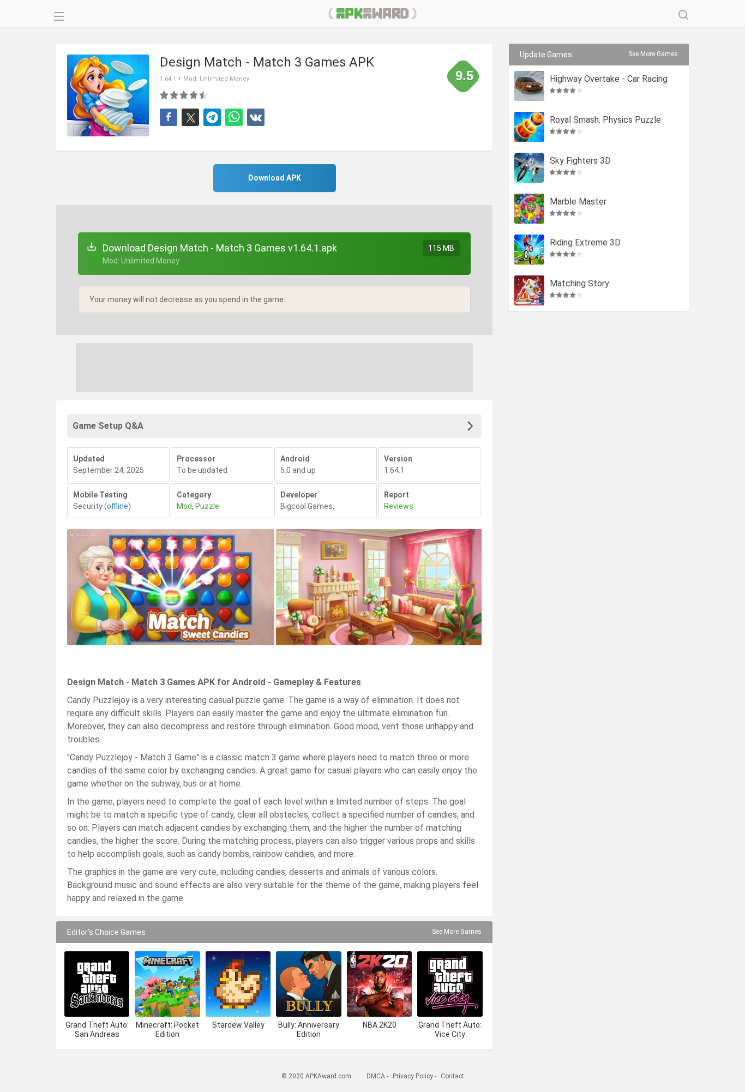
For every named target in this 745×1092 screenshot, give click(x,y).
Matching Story (579, 284)
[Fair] (174, 95)
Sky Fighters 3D (580, 161)
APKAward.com (372, 14)
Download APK (274, 177)
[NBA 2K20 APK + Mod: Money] (379, 983)
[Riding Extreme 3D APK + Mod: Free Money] (529, 250)
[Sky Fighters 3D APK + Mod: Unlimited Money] (529, 168)
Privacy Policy (413, 1076)
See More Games (457, 931)
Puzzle (207, 506)
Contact (452, 1076)
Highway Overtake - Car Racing (609, 79)
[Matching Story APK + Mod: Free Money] (529, 290)
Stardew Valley (238, 1025)
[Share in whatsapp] (234, 117)
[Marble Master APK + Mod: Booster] (529, 209)
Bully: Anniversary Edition (308, 1030)
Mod (184, 506)
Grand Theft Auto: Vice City (450, 1030)
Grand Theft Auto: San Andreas (97, 1030)
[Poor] (165, 95)
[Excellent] (204, 95)
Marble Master (578, 202)
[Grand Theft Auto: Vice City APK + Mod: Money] (449, 983)
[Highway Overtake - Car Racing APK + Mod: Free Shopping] (529, 86)
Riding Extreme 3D (585, 243)
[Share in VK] (256, 117)
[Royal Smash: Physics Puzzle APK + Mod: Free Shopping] (529, 127)
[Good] (184, 95)
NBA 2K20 (379, 1025)
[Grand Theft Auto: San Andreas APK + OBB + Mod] (96, 983)
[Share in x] (190, 117)
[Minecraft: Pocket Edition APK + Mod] (167, 983)
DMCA (376, 1076)
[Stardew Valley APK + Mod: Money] (238, 983)
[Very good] (194, 95)
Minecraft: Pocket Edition (167, 1030)
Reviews (398, 506)
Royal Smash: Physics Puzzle (605, 120)
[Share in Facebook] (168, 117)
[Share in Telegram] (212, 117)
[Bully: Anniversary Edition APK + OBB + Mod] (308, 983)
